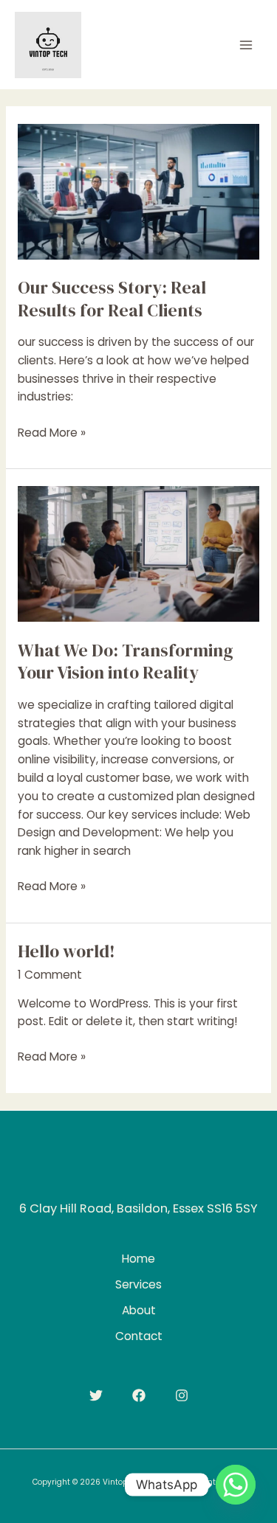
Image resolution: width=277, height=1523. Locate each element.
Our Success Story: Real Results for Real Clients (112, 298)
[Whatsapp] (236, 1485)
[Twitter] (96, 1395)
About (139, 1310)
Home (138, 1258)
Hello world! (66, 951)
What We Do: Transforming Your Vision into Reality (125, 661)
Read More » (52, 433)
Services (138, 1284)
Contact (139, 1336)
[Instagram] (181, 1395)
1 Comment (50, 974)
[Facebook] (139, 1395)
